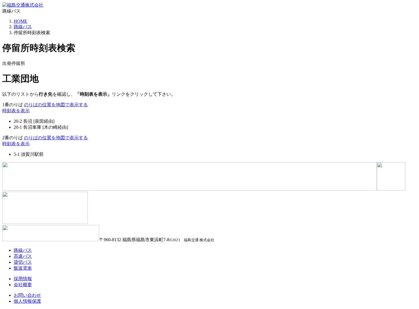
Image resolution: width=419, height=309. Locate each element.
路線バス (23, 26)
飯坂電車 (23, 268)
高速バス (23, 256)
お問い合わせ (27, 295)
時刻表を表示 (16, 110)
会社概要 (23, 284)
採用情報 (23, 278)
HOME (20, 21)
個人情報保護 (27, 301)
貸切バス (23, 262)
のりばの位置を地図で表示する (56, 104)
